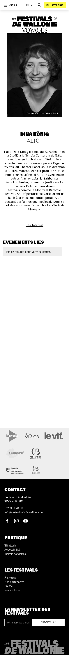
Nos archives (12, 590)
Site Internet (34, 225)
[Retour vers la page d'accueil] (34, 647)
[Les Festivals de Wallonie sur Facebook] (7, 521)
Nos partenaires (14, 582)
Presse (8, 586)
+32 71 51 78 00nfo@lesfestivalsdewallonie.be (23, 510)
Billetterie (55, 5)
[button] (29, 5)
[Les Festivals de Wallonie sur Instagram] (16, 521)
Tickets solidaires (15, 554)
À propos (10, 578)
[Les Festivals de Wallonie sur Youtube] (25, 521)
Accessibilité (12, 549)
